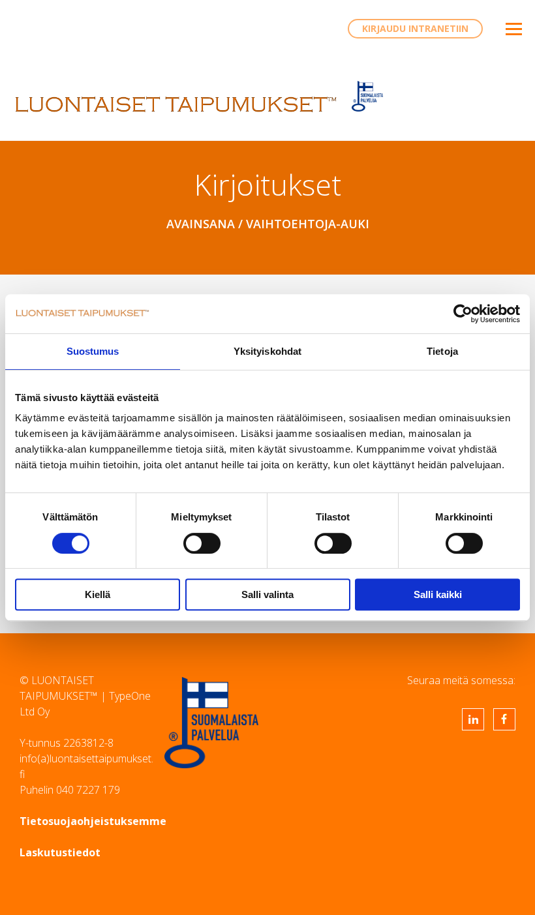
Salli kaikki (438, 594)
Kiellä (97, 594)
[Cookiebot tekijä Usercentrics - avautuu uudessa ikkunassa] (463, 313)
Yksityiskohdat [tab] (267, 351)
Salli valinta (267, 594)
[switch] (202, 543)
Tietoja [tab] (442, 351)
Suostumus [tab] (93, 351)
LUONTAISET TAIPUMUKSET (176, 104)
